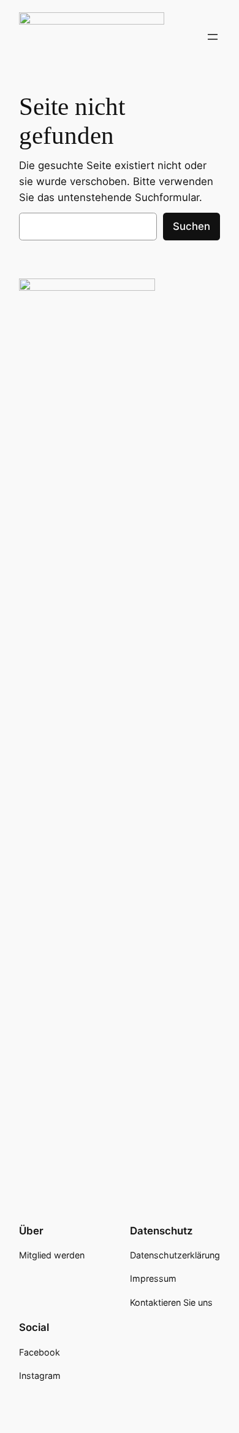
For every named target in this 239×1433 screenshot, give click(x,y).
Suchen (191, 226)
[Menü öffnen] (212, 37)
